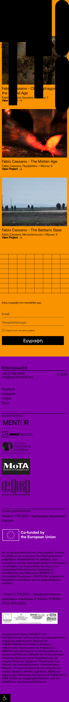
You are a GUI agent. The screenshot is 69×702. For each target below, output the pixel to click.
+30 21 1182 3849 (13, 373)
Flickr (5, 403)
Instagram (8, 393)
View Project (10, 168)
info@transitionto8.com (18, 377)
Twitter (6, 398)
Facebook (8, 389)
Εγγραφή (33, 340)
